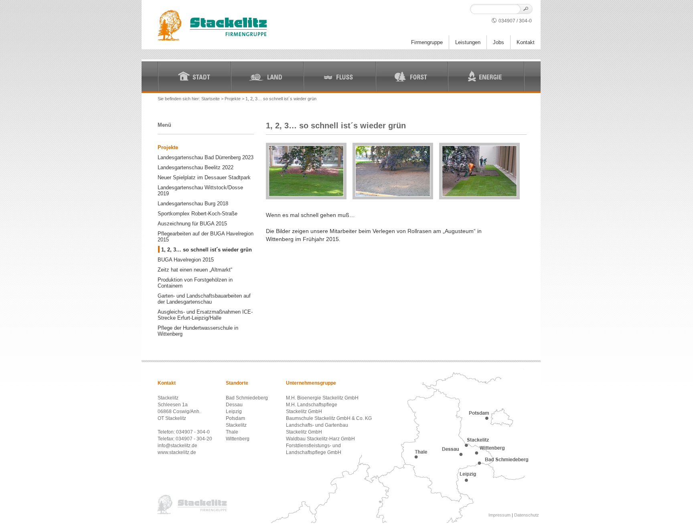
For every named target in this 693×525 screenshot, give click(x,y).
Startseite (210, 98)
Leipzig (234, 411)
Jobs (498, 42)
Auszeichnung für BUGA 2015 (192, 224)
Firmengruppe (427, 42)
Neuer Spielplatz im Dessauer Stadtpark (204, 177)
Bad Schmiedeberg (247, 398)
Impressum (499, 515)
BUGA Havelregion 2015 (186, 260)
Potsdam (235, 418)
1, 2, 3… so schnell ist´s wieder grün (206, 250)
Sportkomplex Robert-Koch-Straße (197, 214)
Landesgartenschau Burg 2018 (193, 204)
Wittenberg (237, 439)
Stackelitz (236, 425)
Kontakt (526, 42)
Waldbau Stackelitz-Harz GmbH (320, 439)
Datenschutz (526, 515)
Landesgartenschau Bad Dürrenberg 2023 (205, 157)
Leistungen (467, 42)
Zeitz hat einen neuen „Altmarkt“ (195, 270)
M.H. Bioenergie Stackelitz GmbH (322, 398)
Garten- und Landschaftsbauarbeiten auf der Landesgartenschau (204, 299)
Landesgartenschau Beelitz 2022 (195, 167)
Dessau (234, 404)
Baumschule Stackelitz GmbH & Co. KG (329, 418)
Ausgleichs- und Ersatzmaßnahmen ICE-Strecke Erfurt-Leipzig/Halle (205, 315)
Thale (232, 432)
